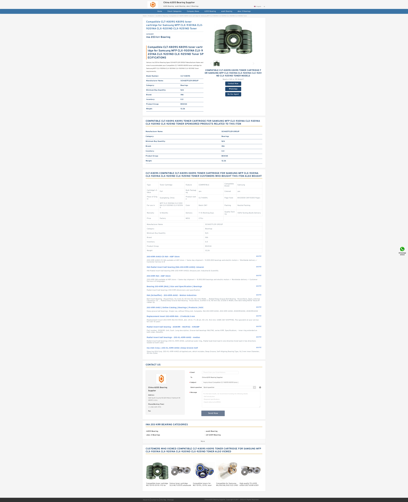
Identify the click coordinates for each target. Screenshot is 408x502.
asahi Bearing (226, 11)
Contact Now (233, 84)
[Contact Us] (402, 251)
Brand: (149, 95)
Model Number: (152, 76)
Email (192, 373)
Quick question (196, 387)
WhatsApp (233, 89)
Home (159, 11)
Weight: (149, 109)
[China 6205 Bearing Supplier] (152, 4)
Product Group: (152, 104)
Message (193, 393)
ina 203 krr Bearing (162, 16)
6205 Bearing (210, 11)
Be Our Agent (233, 94)
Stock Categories (174, 11)
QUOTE (258, 256)
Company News (193, 11)
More (203, 441)
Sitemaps (170, 500)
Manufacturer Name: (154, 81)
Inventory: (150, 99)
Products (151, 16)
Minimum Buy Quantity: (156, 90)
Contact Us (155, 500)
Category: (150, 85)
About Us (146, 500)
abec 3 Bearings (244, 11)
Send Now (213, 413)
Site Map (163, 500)
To (191, 377)
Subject (192, 383)
